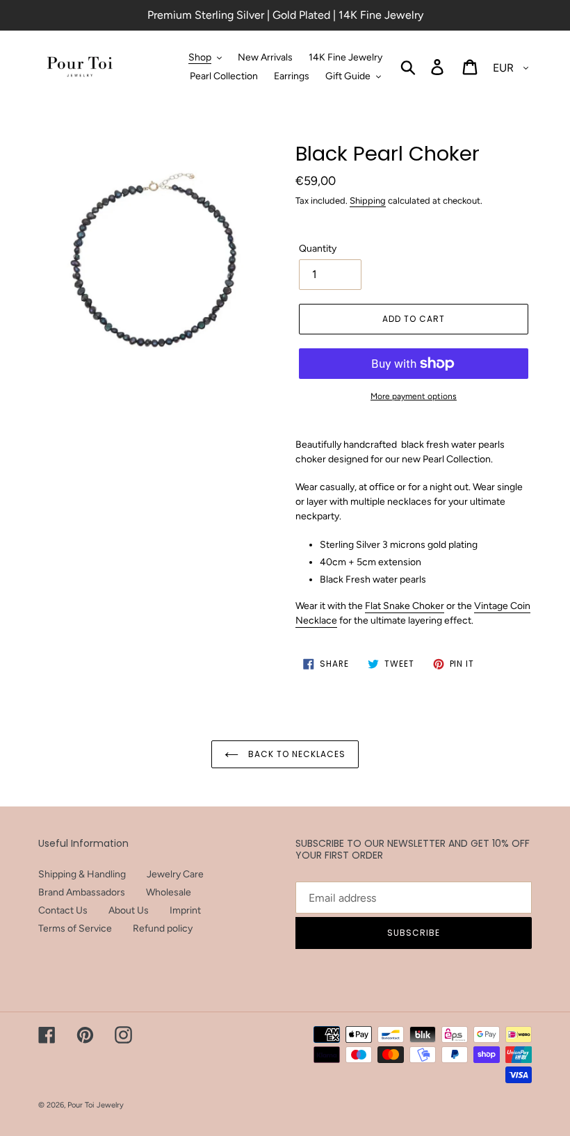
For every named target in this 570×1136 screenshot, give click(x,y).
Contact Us (63, 910)
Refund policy (163, 928)
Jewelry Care (175, 874)
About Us (128, 910)
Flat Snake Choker (404, 606)
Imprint (185, 910)
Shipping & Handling (82, 874)
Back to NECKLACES (295, 754)
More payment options (413, 396)
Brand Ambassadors (81, 892)
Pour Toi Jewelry (95, 1105)
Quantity (317, 248)
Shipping (368, 200)
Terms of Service (75, 928)
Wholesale (168, 892)
